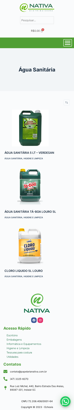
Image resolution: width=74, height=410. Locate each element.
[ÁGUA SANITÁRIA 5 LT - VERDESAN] (37, 128)
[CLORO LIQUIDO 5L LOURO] (37, 246)
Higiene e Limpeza (33, 158)
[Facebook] (34, 320)
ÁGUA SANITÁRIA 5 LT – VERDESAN (29, 152)
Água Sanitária (13, 158)
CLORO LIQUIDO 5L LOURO (23, 271)
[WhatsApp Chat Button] (65, 401)
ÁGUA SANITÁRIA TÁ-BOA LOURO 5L (30, 211)
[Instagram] (40, 320)
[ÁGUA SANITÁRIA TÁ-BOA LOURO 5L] (37, 187)
